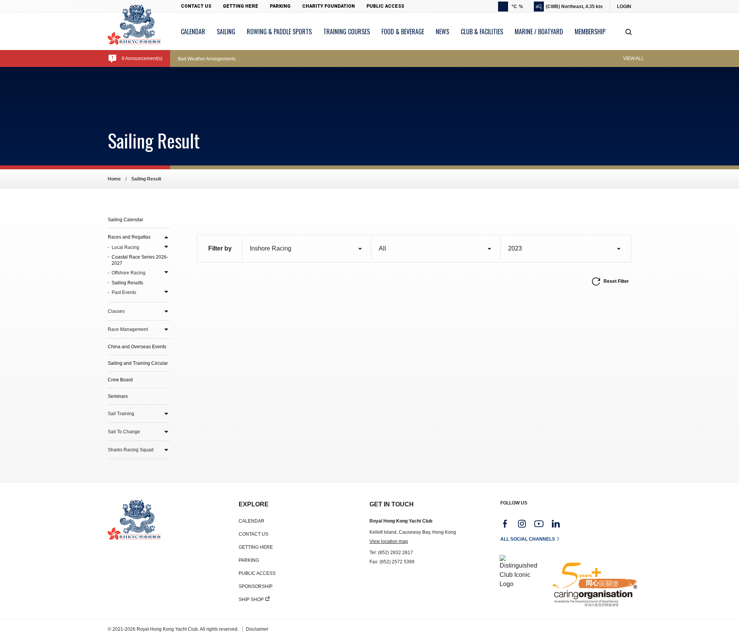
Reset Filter (616, 281)
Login (624, 6)
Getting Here (240, 6)
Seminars (118, 396)
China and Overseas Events (137, 346)
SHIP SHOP (251, 599)
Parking (280, 6)
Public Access (385, 6)
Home (114, 179)
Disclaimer (257, 629)
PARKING (249, 560)
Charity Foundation (328, 6)
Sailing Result (146, 179)
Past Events (124, 292)
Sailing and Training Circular (138, 363)
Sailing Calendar (125, 219)
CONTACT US (253, 534)
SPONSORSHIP (256, 586)
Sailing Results (127, 283)
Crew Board (120, 379)
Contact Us (196, 6)
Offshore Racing (128, 273)
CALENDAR (251, 521)
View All (633, 58)
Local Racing (125, 247)
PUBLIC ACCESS (257, 573)
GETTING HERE (256, 547)
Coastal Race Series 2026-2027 (140, 260)
